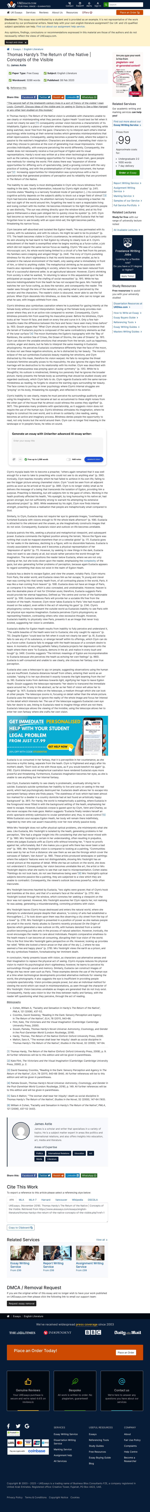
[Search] (106, 4)
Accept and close (14, 42)
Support (80, 5)
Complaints (130, 1445)
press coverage (87, 1324)
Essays (17, 49)
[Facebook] (9, 1425)
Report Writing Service (126, 183)
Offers (86, 12)
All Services (60, 1461)
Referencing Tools (124, 322)
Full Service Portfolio (126, 205)
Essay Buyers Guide (125, 317)
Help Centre (130, 1451)
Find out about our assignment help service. (60, 26)
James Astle (18, 65)
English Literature (33, 49)
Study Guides (96, 1445)
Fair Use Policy (132, 1440)
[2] (13, 172)
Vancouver (61, 1199)
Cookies (75, 1497)
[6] (79, 873)
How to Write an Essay (127, 312)
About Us (57, 12)
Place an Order (128, 12)
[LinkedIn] (18, 1425)
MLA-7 (32, 1199)
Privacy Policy (15, 1497)
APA (11, 1199)
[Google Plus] (27, 1425)
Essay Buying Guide (100, 1457)
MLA (21, 1199)
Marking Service (123, 195)
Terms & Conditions (36, 1497)
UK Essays (16, 12)
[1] (37, 122)
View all (101, 1239)
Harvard (45, 1199)
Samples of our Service (127, 200)
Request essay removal (21, 1303)
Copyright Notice (58, 1497)
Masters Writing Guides (127, 331)
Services (30, 12)
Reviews (43, 12)
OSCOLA (93, 1199)
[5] (104, 814)
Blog (91, 1463)
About (127, 1434)
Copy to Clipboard (19, 1227)
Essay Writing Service (66, 1434)
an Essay (128, 172)
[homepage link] (8, 49)
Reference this (18, 87)
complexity (90, 560)
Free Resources (97, 1451)
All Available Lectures (126, 229)
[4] (31, 333)
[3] (104, 195)
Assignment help (63, 1455)
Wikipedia (77, 1199)
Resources (72, 12)
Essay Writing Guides (126, 326)
